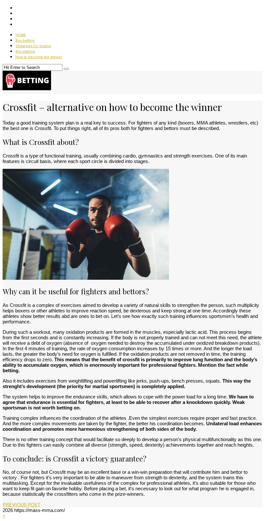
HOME (21, 35)
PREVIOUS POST (21, 504)
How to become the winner (39, 57)
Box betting (25, 40)
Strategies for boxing (33, 46)
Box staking (25, 51)
